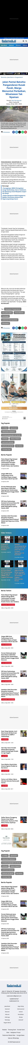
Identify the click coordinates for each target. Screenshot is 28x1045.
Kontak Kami (21, 1030)
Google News (20, 1035)
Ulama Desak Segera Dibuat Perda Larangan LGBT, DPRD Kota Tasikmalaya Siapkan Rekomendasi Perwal (20, 575)
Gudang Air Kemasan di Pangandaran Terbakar (5, 547)
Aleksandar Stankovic (8, 431)
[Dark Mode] (23, 41)
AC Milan (4, 428)
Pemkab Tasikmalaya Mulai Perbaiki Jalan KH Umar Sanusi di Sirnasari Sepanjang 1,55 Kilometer (20, 550)
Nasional (11, 45)
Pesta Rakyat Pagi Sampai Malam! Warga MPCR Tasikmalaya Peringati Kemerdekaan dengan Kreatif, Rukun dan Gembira (10, 462)
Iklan (8, 1032)
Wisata (21, 1017)
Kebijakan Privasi (15, 1032)
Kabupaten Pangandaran (12, 309)
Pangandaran (19, 77)
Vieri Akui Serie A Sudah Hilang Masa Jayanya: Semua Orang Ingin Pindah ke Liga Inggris (9, 750)
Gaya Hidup (21, 1006)
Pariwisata (5, 316)
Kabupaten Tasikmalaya (8, 604)
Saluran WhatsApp (13, 1038)
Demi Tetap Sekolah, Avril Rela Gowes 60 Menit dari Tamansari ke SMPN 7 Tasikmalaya (9, 733)
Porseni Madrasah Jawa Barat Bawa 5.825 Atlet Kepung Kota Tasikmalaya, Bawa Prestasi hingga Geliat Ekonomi (10, 490)
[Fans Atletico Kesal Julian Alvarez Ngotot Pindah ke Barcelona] (23, 767)
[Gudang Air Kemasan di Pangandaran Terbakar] (7, 539)
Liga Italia (4, 756)
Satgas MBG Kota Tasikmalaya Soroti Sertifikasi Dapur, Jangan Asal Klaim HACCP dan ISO (9, 476)
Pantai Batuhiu (19, 313)
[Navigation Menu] (26, 41)
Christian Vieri (6, 449)
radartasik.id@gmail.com (14, 996)
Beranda (3, 77)
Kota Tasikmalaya (6, 644)
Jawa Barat (4, 45)
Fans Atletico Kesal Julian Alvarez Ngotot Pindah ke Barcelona (9, 766)
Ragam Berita (7, 1022)
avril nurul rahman (7, 442)
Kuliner (21, 1011)
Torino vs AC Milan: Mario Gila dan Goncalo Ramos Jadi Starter (10, 781)
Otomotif (21, 1020)
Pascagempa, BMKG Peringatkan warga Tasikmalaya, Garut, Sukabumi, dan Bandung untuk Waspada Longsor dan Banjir (14, 190)
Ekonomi (18, 45)
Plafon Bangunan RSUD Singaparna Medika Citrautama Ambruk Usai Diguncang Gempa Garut (13, 197)
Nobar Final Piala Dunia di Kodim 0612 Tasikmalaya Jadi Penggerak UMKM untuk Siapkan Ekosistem (7, 573)
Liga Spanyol (5, 771)
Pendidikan (5, 739)
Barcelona (19, 446)
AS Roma (5, 439)
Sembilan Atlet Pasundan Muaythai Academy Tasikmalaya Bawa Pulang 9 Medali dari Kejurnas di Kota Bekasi (10, 519)
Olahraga (7, 1017)
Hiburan (25, 45)
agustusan (14, 428)
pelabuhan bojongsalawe (9, 320)
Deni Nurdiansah (16, 100)
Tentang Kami (12, 1030)
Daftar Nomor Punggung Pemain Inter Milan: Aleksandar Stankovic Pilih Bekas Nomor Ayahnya (9, 820)
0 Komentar (6, 132)
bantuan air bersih (7, 446)
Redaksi (4, 1030)
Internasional (20, 1009)
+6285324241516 (14, 1001)
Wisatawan (5, 323)
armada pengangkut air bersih (11, 435)
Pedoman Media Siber (8, 1035)
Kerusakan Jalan (7, 313)
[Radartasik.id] (9, 41)
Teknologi (7, 1020)
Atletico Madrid (15, 439)
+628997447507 (14, 999)
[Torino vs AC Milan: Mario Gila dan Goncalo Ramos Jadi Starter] (23, 781)
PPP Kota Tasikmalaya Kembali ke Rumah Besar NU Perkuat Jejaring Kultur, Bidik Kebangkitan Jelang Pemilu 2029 (10, 504)
